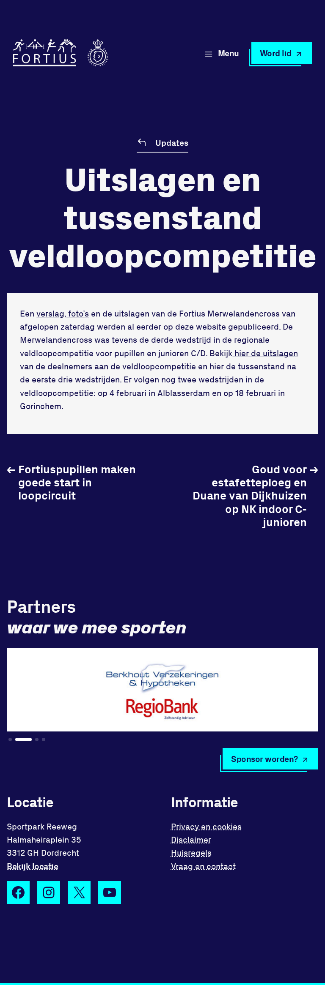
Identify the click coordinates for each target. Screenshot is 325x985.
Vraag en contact (203, 866)
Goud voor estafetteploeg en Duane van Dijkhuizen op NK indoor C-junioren (255, 495)
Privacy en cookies (206, 826)
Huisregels (191, 852)
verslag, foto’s (62, 313)
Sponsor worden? (264, 758)
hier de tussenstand (247, 366)
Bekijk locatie (32, 866)
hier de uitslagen (265, 353)
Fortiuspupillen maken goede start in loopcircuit (71, 482)
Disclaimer (191, 839)
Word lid (276, 53)
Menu (228, 53)
